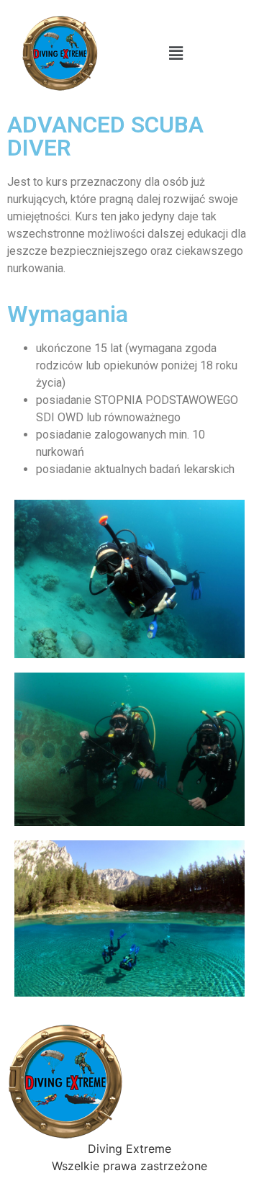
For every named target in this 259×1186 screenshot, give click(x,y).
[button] (175, 53)
